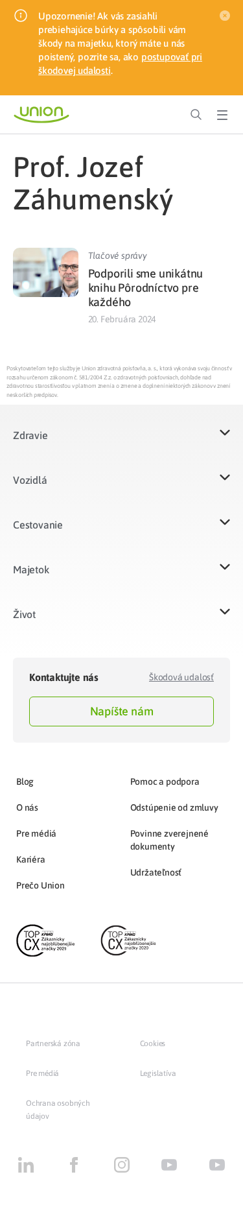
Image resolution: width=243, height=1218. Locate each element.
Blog (25, 781)
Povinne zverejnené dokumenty (169, 840)
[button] (121, 443)
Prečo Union (40, 885)
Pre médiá (36, 833)
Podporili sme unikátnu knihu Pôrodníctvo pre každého (145, 288)
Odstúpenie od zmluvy (174, 807)
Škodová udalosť (181, 677)
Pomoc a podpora (165, 781)
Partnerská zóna (53, 1043)
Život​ (24, 614)
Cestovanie (38, 525)
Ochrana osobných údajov (58, 1110)
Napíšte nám (122, 711)
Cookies (153, 1043)
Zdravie (30, 435)
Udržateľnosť (156, 872)
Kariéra (30, 859)
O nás (27, 807)
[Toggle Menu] (222, 114)
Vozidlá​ (30, 480)
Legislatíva (158, 1073)
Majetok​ (31, 569)
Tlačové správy (117, 255)
